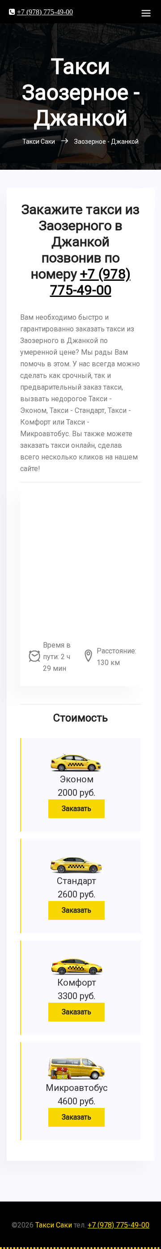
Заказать (76, 808)
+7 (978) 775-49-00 (45, 11)
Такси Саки (53, 1225)
